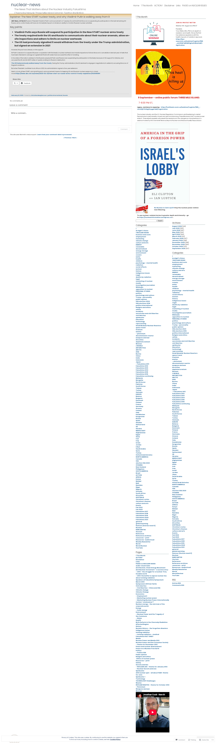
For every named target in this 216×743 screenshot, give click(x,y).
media (138, 283)
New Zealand (141, 467)
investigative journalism (145, 285)
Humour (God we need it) (145, 526)
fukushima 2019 (142, 515)
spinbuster (140, 317)
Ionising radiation (143, 632)
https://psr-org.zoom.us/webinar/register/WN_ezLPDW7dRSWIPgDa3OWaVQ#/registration (189, 42)
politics (139, 293)
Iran (137, 439)
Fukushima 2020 (142, 517)
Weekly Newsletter (143, 542)
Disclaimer (169, 5)
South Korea (140, 386)
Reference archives (143, 536)
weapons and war (143, 338)
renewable (140, 247)
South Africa (140, 493)
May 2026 (176, 232)
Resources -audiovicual (145, 540)
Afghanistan (140, 433)
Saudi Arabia (141, 449)
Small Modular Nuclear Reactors (148, 326)
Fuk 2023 (139, 509)
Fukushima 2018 (142, 513)
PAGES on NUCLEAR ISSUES (194, 5)
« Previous (67, 138)
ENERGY (139, 245)
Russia (65, 95)
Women (139, 344)
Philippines (140, 469)
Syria (138, 451)
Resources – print (143, 661)
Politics (138, 651)
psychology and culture (145, 295)
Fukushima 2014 (142, 370)
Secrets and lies (142, 665)
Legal (138, 275)
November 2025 (178, 244)
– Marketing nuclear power (146, 598)
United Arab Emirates (144, 455)
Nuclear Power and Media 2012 (147, 640)
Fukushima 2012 (142, 366)
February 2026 (177, 238)
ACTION (139, 475)
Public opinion (141, 655)
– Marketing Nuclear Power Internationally (152, 600)
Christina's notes (142, 499)
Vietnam (139, 392)
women (139, 269)
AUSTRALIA (140, 497)
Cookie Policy (115, 739)
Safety (138, 663)
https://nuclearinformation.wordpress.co (155, 217)
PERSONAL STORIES (143, 291)
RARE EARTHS (141, 530)
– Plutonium (140, 687)
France (138, 404)
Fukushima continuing (144, 376)
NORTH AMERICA (142, 457)
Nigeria (139, 489)
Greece (139, 408)
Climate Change (142, 592)
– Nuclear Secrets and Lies (146, 669)
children (139, 261)
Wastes (139, 683)
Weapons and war (143, 689)
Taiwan (139, 388)
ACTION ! (158, 5)
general (139, 522)
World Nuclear (141, 546)
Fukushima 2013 (142, 368)
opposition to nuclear (144, 289)
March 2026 (176, 236)
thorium (139, 532)
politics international (55, 95)
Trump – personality (144, 297)
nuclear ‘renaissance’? (145, 602)
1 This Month (147, 5)
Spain (138, 421)
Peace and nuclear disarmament (149, 646)
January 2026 (177, 240)
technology (140, 322)
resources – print (142, 538)
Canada (139, 459)
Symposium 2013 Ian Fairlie (146, 584)
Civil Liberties (141, 586)
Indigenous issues (143, 630)
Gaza (138, 437)
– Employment (141, 596)
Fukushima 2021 (142, 520)
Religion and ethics (143, 307)
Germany (139, 406)
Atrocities (139, 340)
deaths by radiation (143, 277)
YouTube (139, 548)
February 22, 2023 (17, 95)
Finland (139, 402)
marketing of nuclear (144, 281)
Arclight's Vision (142, 231)
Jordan (138, 445)
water (138, 257)
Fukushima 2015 (142, 372)
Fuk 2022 (139, 507)
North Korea (140, 382)
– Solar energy (141, 610)
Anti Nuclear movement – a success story (152, 570)
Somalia (139, 491)
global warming (142, 524)
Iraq (137, 441)
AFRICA (138, 477)
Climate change (142, 590)
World (138, 544)
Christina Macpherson (39, 95)
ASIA (137, 352)
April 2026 (176, 234)
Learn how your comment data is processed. (54, 134)
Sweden (139, 423)
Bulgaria (139, 398)
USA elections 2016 (143, 303)
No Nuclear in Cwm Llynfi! (164, 208)
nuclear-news (25, 5)
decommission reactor (145, 336)
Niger (138, 487)
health (138, 259)
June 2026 (176, 230)
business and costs (143, 235)
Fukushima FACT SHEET (144, 636)
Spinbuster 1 (140, 677)
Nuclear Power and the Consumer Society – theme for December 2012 (152, 643)
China (138, 356)
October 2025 (177, 246)
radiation (139, 265)
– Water (139, 618)
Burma (138, 354)
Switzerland (140, 425)
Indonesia (140, 360)
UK (137, 427)
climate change (142, 241)
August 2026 (177, 226)
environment (141, 253)
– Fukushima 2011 (142, 364)
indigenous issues (143, 273)
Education (140, 319)
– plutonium (140, 334)
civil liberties (141, 315)
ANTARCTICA (141, 348)
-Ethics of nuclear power (145, 659)
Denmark (139, 400)
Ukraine (139, 429)
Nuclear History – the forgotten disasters (152, 628)
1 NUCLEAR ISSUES (142, 233)
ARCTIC (139, 350)
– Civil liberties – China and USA (148, 588)
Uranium (139, 330)
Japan (138, 362)
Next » (74, 138)
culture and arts (142, 243)
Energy (138, 608)
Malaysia (139, 378)
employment (141, 237)
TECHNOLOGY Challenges (145, 681)
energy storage (142, 251)
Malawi (138, 481)
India (138, 358)
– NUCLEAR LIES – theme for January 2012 (151, 667)
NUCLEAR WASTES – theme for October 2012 (152, 685)
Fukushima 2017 (142, 511)
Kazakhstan (140, 414)
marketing (140, 239)
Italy (137, 412)
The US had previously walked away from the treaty (31, 63)
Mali (137, 483)
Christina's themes (143, 501)
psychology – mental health (147, 263)
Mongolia (139, 380)
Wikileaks (139, 287)
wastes (138, 332)
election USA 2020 (143, 463)
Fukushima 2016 (142, 374)
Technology (140, 679)
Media (138, 638)
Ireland (138, 410)
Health (138, 620)
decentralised (141, 249)
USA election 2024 (143, 301)
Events (138, 505)
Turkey (138, 390)
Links (178, 5)
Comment (124, 129)
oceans (139, 255)
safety (138, 309)
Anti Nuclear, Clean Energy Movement (150, 568)
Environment (141, 612)
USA (137, 461)
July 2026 (175, 228)
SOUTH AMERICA (142, 471)
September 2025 (178, 248)
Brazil (138, 473)
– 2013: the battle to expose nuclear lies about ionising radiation (151, 577)
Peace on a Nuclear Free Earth (147, 648)
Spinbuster (140, 671)
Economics (140, 594)
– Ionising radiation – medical (147, 634)
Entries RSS (176, 583)
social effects (141, 267)
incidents (139, 311)
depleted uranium (143, 342)
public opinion (141, 299)
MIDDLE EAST (140, 431)
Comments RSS (178, 585)
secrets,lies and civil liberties (147, 313)
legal (138, 279)
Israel (138, 443)
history (138, 271)
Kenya (138, 479)
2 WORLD (139, 346)
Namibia (139, 485)
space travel (141, 328)
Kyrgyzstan (140, 416)
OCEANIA (139, 465)
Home (136, 5)
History (138, 626)
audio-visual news (143, 566)
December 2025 (178, 242)
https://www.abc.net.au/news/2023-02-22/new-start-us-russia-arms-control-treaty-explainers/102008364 (57, 73)
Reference (140, 534)
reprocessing (141, 324)
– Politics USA (141, 653)
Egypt (138, 435)
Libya (138, 447)
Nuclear (139, 528)
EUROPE (139, 394)
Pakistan (139, 384)
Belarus (139, 396)
